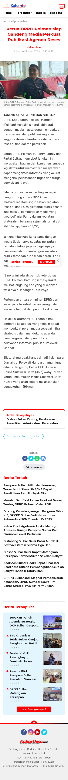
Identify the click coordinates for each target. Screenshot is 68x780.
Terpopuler (24, 13)
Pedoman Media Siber (26, 761)
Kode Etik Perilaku (48, 749)
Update (47, 261)
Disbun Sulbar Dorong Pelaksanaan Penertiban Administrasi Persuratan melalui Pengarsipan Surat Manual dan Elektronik (32, 421)
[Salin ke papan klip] (43, 458)
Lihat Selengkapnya (33, 709)
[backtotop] (34, 724)
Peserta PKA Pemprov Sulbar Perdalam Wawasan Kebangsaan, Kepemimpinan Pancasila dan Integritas (23, 675)
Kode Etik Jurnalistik (34, 753)
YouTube (40, 737)
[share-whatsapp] (37, 458)
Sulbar (36, 436)
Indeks (41, 13)
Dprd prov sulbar (16, 436)
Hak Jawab (47, 761)
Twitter (46, 737)
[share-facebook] (25, 458)
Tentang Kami (17, 749)
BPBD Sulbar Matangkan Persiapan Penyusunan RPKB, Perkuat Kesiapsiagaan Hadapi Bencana (23, 693)
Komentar (36, 467)
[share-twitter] (31, 458)
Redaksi (31, 749)
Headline (56, 13)
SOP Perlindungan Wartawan (34, 757)
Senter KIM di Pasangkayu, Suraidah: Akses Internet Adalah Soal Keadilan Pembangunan (24, 657)
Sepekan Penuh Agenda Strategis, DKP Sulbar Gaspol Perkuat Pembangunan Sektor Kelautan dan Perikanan (24, 621)
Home (7, 13)
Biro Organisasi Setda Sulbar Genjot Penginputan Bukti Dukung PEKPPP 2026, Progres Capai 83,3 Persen (23, 639)
